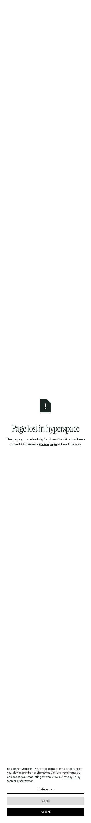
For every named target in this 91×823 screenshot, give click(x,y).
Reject (46, 800)
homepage (48, 444)
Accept (45, 811)
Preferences (45, 789)
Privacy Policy (71, 777)
